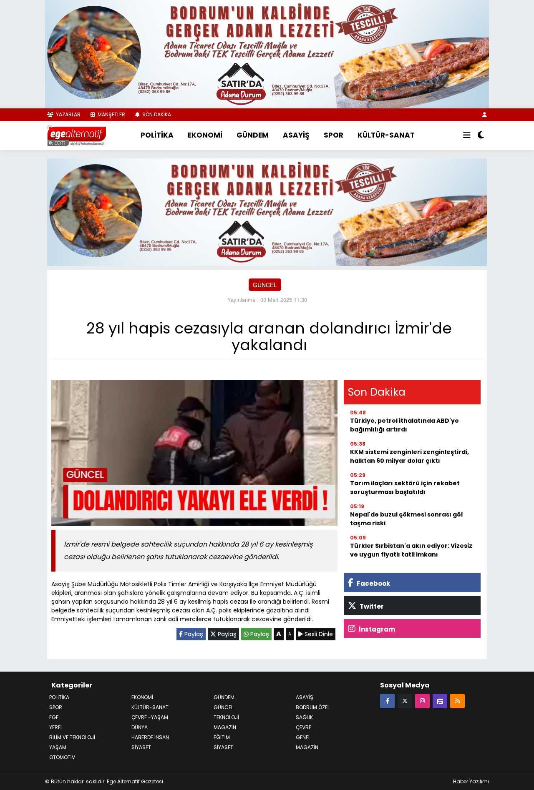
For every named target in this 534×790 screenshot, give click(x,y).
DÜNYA (139, 727)
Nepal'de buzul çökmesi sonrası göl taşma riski (406, 518)
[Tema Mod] (481, 135)
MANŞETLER (110, 114)
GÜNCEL (265, 285)
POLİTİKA (157, 135)
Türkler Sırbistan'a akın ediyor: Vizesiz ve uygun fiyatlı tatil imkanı (411, 550)
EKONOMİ (205, 135)
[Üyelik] (484, 114)
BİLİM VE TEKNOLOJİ (72, 737)
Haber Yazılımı (471, 781)
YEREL (56, 727)
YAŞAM (57, 747)
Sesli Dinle (318, 634)
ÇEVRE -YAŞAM (149, 717)
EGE (53, 717)
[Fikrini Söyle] (440, 701)
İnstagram (376, 629)
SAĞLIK (304, 717)
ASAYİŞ (296, 135)
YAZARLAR (68, 114)
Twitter (371, 606)
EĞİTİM (222, 737)
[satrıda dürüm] (267, 53)
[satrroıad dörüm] (267, 211)
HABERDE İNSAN (150, 737)
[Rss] (457, 701)
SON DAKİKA (156, 114)
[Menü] (467, 135)
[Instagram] (422, 701)
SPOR (333, 135)
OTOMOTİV (62, 757)
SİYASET (141, 747)
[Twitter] (405, 701)
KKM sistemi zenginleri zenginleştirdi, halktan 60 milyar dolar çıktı (409, 456)
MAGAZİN (307, 747)
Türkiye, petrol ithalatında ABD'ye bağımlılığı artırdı (404, 425)
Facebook (372, 583)
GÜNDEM (253, 135)
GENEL (303, 737)
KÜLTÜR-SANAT (386, 135)
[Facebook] (387, 701)
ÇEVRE (303, 727)
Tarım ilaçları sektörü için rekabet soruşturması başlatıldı (405, 487)
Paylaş (193, 634)
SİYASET (223, 747)
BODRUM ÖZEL (313, 707)
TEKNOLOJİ (226, 717)
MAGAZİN (225, 727)
